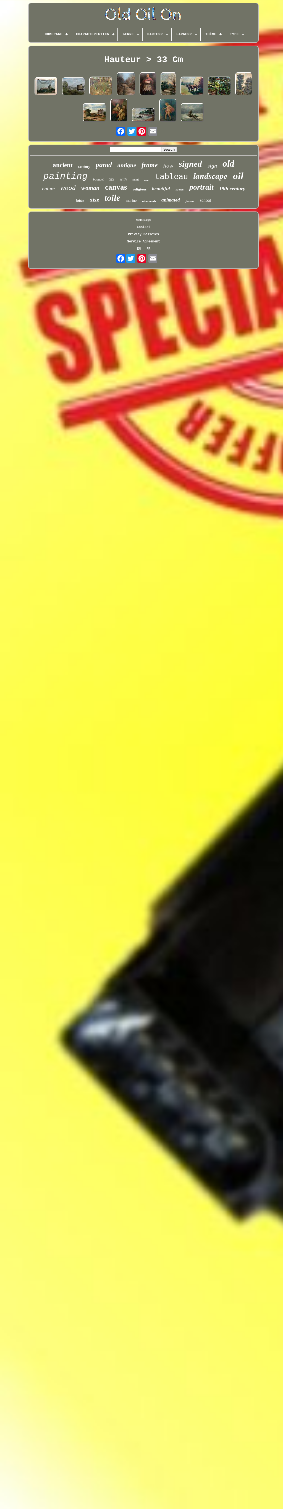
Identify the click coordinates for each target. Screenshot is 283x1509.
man (147, 180)
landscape (210, 176)
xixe (94, 200)
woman (90, 187)
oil (238, 176)
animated (170, 200)
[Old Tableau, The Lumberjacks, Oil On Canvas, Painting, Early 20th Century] (101, 86)
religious (139, 189)
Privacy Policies (143, 234)
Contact (143, 227)
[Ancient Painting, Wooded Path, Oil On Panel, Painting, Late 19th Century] (243, 84)
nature (48, 188)
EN (139, 249)
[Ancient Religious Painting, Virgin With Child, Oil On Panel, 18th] (119, 111)
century (84, 166)
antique (126, 165)
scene (179, 189)
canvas (116, 187)
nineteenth (149, 201)
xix (111, 179)
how (168, 166)
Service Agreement (143, 242)
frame (150, 165)
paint (135, 179)
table (80, 200)
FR (148, 249)
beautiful (161, 188)
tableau (171, 177)
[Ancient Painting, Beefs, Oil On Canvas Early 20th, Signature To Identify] (192, 86)
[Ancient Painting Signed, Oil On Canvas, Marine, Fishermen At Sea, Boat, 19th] (192, 113)
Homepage (143, 220)
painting (65, 176)
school (205, 200)
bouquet (98, 179)
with (123, 179)
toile (112, 198)
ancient (63, 165)
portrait (201, 187)
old (228, 163)
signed (190, 164)
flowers (189, 201)
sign (212, 166)
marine (131, 200)
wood (68, 187)
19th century (232, 188)
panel (104, 165)
